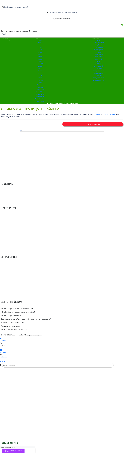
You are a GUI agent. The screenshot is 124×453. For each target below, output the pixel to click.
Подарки (4, 229)
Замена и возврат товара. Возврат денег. (16, 284)
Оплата (4, 277)
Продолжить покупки (13, 451)
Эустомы (4, 246)
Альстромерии (6, 236)
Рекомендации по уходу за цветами (14, 197)
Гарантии (4, 267)
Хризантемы (5, 243)
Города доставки (7, 295)
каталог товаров (109, 114)
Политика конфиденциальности (13, 190)
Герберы (4, 250)
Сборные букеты (7, 222)
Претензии (5, 288)
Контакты (4, 201)
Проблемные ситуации (9, 281)
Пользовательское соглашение (13, 194)
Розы (3, 215)
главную (97, 114)
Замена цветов (6, 291)
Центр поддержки (8, 270)
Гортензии (5, 239)
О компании (5, 263)
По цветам (5, 218)
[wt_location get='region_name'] (16, 7)
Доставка (4, 274)
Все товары (5, 232)
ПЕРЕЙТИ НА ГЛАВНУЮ (92, 124)
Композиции (6, 225)
